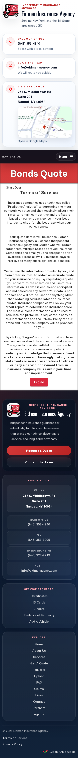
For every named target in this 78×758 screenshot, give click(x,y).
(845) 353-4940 (39, 524)
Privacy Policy (12, 744)
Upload (39, 676)
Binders (39, 609)
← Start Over (11, 187)
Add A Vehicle (39, 621)
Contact (39, 701)
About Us (39, 650)
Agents (39, 714)
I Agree (39, 382)
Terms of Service (14, 738)
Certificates (39, 596)
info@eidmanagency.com (39, 570)
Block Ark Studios (63, 752)
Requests (39, 670)
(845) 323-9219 (39, 555)
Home (39, 644)
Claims (39, 689)
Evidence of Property (39, 615)
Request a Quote (39, 451)
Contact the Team (39, 462)
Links (39, 695)
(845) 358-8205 (39, 540)
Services (39, 657)
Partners (39, 708)
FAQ (39, 682)
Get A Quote (39, 663)
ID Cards (39, 602)
